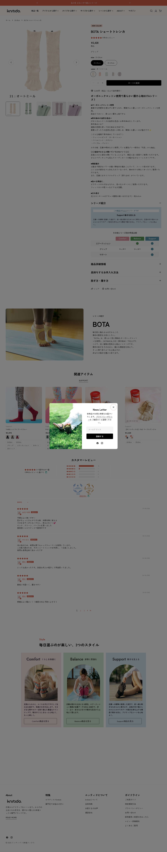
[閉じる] (113, 407)
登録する (100, 436)
